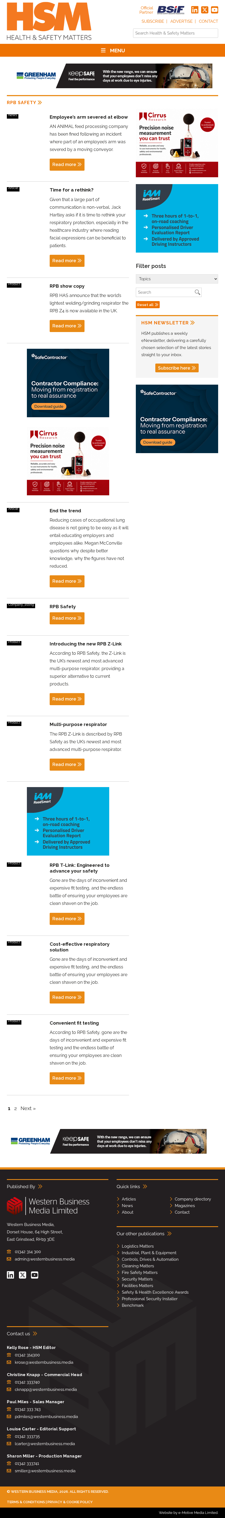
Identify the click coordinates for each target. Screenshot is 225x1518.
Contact (208, 21)
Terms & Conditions (26, 1502)
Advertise (181, 21)
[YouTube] (214, 10)
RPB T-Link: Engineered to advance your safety (79, 868)
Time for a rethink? (72, 190)
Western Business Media (34, 1492)
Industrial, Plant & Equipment (149, 1252)
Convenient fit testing (74, 1023)
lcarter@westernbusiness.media (45, 1443)
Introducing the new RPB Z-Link (86, 644)
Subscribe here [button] (174, 368)
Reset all (145, 304)
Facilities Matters (137, 1285)
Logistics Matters (138, 1246)
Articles (129, 1199)
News (127, 1205)
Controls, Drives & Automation (150, 1259)
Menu (117, 50)
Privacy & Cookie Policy (70, 1502)
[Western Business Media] (48, 1214)
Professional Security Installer (150, 1298)
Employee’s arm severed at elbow (89, 117)
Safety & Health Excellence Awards (155, 1292)
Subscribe (153, 21)
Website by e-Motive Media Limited (188, 1513)
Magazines (185, 1205)
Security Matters (137, 1279)
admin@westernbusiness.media (45, 1259)
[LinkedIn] (194, 10)
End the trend (65, 510)
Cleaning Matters (138, 1265)
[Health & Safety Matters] (49, 41)
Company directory (193, 1199)
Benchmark (133, 1305)
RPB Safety (63, 606)
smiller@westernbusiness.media (45, 1470)
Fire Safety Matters (140, 1272)
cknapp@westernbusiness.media (46, 1389)
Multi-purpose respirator (78, 724)
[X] (204, 10)
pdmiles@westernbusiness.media (46, 1416)
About (127, 1212)
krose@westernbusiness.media (44, 1362)
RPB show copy (67, 286)
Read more (64, 164)
